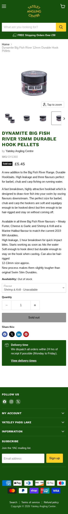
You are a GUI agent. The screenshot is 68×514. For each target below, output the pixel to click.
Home (5, 44)
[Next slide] (64, 118)
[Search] (61, 27)
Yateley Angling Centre (19, 151)
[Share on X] (12, 334)
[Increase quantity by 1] (35, 305)
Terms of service (30, 502)
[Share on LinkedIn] (19, 334)
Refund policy (51, 502)
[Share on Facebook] (5, 334)
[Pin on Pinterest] (26, 334)
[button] (10, 118)
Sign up (54, 458)
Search (13, 502)
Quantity (7, 297)
